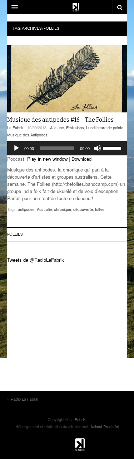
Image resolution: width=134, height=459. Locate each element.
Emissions (75, 127)
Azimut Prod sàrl (104, 426)
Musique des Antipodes (27, 134)
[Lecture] (16, 148)
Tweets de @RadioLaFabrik (35, 259)
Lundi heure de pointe (104, 127)
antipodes (26, 209)
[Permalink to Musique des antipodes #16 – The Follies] (67, 78)
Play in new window (47, 158)
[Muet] (97, 148)
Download (81, 158)
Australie (44, 209)
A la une (57, 127)
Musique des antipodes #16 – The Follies (60, 119)
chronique (62, 209)
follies (100, 209)
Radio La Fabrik (67, 444)
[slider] (113, 147)
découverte (83, 209)
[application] (67, 148)
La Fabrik (15, 127)
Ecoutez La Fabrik (67, 7)
